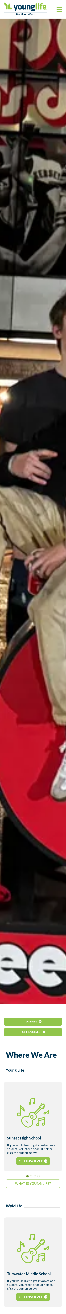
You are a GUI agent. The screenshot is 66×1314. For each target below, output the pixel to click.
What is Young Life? (33, 1183)
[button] (27, 1176)
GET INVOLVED (31, 1161)
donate (31, 1021)
